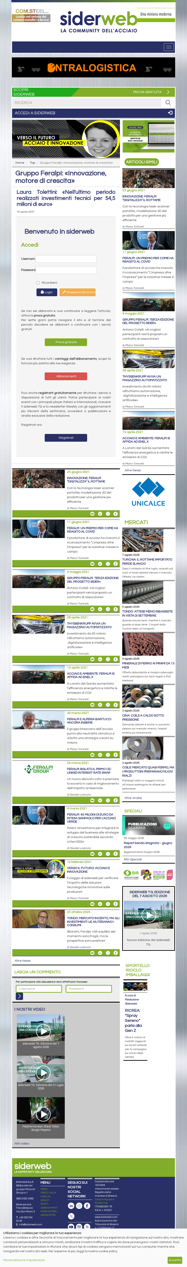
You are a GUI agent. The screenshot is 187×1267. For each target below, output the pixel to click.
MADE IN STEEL (49, 1211)
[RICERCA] (168, 102)
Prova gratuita (66, 342)
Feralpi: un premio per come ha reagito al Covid (92, 530)
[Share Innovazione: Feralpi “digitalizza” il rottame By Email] (92, 513)
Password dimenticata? (81, 292)
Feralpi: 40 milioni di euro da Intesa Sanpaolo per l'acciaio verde (91, 818)
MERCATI (45, 1197)
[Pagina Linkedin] (71, 1205)
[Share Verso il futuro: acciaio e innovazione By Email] (92, 903)
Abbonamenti (66, 376)
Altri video (22, 1143)
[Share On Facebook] (115, 513)
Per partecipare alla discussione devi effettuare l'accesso (51, 981)
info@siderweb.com (30, 1224)
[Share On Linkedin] (100, 513)
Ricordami (45, 282)
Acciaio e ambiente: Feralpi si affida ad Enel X (90, 675)
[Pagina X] (71, 1216)
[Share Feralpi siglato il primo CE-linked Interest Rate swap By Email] (92, 800)
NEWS (44, 1189)
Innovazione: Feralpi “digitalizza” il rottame (86, 480)
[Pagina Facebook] (87, 1205)
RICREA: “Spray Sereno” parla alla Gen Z (133, 1020)
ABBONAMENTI (49, 1208)
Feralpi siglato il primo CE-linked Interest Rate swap (89, 770)
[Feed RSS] (87, 1227)
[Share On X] (107, 513)
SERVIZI (45, 1200)
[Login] (19, 996)
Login (48, 292)
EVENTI (44, 1204)
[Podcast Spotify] (79, 1227)
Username (28, 258)
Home (20, 162)
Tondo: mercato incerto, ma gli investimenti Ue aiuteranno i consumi (93, 922)
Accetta (175, 1260)
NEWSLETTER (48, 1215)
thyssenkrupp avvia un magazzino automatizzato (89, 625)
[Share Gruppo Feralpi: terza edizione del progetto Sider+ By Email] (92, 609)
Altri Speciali (133, 859)
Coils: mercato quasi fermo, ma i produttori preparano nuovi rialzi (148, 771)
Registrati (66, 437)
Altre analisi (133, 798)
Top (32, 162)
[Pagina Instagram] (79, 1205)
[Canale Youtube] (71, 1227)
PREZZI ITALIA (48, 1193)
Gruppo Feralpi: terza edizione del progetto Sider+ (93, 579)
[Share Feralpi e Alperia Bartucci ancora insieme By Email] (92, 754)
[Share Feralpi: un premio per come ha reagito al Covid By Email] (92, 563)
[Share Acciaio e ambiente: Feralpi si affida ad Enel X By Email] (92, 704)
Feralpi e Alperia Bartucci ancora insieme (89, 721)
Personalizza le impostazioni (24, 1260)
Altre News (23, 960)
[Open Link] (31, 15)
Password (28, 270)
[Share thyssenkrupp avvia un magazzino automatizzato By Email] (92, 659)
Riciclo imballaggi (138, 970)
